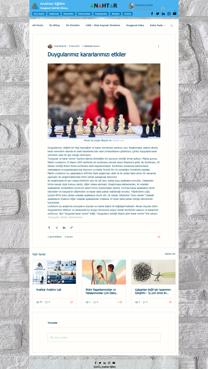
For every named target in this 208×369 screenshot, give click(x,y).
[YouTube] (113, 362)
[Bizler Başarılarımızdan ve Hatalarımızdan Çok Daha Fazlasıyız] (104, 272)
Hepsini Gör (170, 254)
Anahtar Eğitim (52, 3)
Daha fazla (156, 25)
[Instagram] (169, 14)
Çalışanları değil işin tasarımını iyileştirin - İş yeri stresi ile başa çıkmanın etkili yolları (153, 291)
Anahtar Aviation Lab (48, 289)
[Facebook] (152, 14)
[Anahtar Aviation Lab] (55, 272)
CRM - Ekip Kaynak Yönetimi (103, 25)
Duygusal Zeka (135, 25)
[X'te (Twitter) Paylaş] (56, 227)
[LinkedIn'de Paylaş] (64, 227)
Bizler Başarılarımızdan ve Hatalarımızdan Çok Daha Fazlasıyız (101, 291)
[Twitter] (158, 14)
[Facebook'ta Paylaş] (49, 227)
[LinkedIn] (163, 14)
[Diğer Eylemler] (158, 46)
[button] (171, 25)
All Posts (37, 25)
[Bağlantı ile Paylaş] (71, 227)
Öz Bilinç (54, 25)
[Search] (175, 11)
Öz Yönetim (73, 25)
